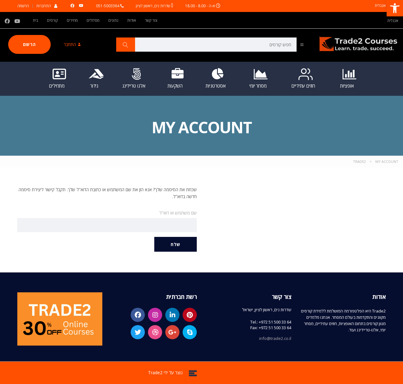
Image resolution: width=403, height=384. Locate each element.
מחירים (72, 20)
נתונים (113, 20)
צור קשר (151, 20)
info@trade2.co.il (275, 338)
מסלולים (93, 20)
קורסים (52, 20)
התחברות (43, 5)
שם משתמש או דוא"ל (178, 213)
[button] (395, 8)
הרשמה (23, 6)
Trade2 (155, 372)
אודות (131, 20)
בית (35, 20)
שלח (175, 244)
